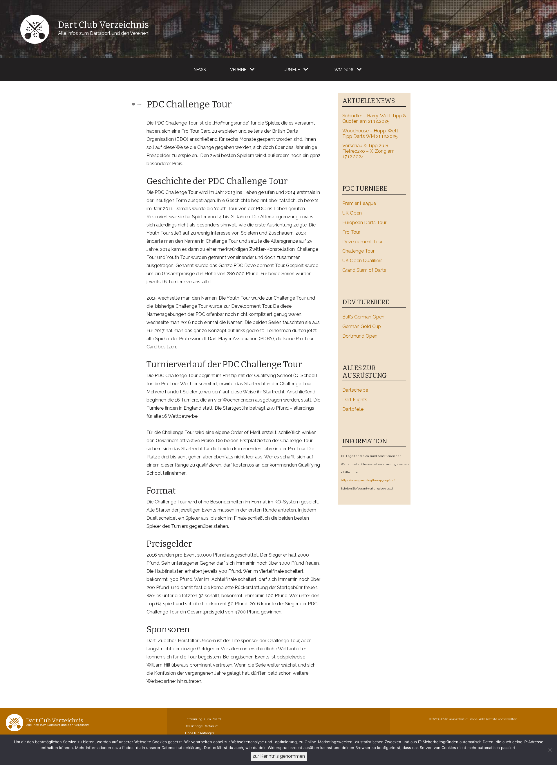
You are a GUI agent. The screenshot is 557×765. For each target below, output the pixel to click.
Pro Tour (351, 232)
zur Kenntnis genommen (278, 756)
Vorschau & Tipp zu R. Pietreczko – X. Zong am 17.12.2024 (368, 151)
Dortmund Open (359, 336)
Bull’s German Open (363, 317)
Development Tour (362, 241)
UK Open (352, 213)
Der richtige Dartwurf (201, 726)
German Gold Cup (361, 326)
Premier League (359, 203)
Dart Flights (354, 399)
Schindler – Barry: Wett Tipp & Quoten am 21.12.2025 (374, 118)
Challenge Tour (358, 251)
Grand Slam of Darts (364, 270)
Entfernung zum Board (203, 719)
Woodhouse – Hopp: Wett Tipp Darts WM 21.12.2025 (370, 133)
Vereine (238, 69)
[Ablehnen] (550, 750)
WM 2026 (343, 69)
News (200, 69)
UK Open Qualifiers (362, 260)
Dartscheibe (355, 390)
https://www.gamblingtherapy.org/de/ (368, 480)
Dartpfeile (353, 409)
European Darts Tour (364, 222)
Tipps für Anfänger (199, 733)
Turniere (290, 69)
